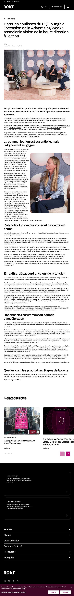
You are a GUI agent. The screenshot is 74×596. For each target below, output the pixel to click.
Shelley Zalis (65, 125)
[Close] (71, 587)
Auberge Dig (57, 129)
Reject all (65, 592)
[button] (44, 7)
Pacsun (35, 129)
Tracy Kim (43, 129)
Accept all (53, 592)
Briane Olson (23, 129)
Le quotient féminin (15, 127)
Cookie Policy (21, 588)
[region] (37, 590)
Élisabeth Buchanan (53, 127)
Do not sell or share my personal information (13, 592)
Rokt (16, 129)
